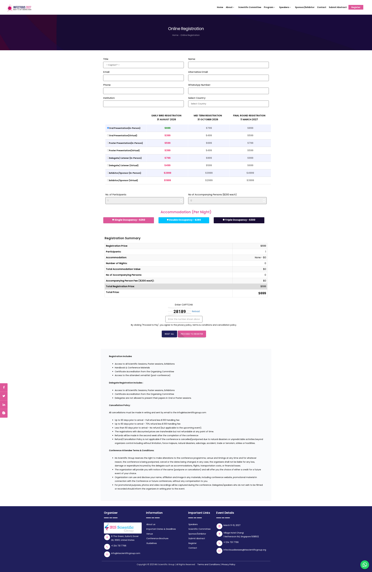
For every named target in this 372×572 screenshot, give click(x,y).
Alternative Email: (198, 72)
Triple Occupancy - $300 (240, 220)
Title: (106, 59)
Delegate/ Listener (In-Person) (125, 158)
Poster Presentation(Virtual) (124, 150)
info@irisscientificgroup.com (191, 412)
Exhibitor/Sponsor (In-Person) (125, 173)
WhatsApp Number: (199, 85)
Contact (321, 7)
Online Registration (190, 35)
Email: (106, 72)
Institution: (109, 98)
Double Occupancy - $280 (185, 220)
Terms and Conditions (208, 564)
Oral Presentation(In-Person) (125, 128)
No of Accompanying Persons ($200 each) (212, 194)
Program (268, 7)
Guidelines (151, 543)
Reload (196, 311)
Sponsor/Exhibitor (304, 7)
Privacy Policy (228, 564)
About (229, 7)
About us (150, 524)
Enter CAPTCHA (184, 304)
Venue (149, 533)
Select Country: (197, 98)
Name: (191, 59)
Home (220, 7)
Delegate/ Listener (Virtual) (124, 165)
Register (355, 7)
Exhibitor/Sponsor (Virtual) (123, 180)
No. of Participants (115, 194)
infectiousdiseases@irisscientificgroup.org (244, 549)
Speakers (284, 7)
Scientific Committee (249, 7)
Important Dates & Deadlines (161, 529)
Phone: (107, 85)
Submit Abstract (338, 7)
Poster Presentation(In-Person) (126, 143)
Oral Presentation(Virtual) (123, 135)
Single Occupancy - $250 (129, 220)
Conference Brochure (157, 538)
